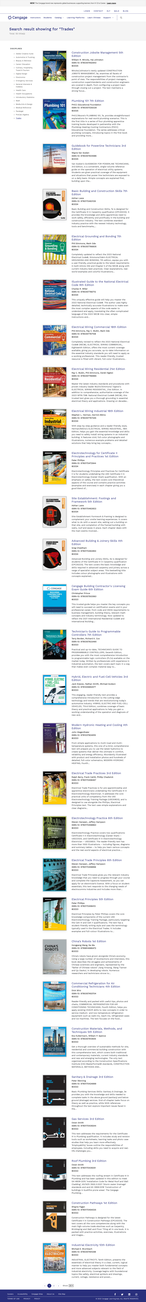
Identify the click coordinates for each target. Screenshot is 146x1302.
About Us (50, 1294)
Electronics (20, 77)
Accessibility (22, 1294)
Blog (125, 11)
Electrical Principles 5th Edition (92, 899)
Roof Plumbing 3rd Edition (89, 1160)
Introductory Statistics (25, 97)
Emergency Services (24, 81)
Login (87, 11)
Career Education (23, 64)
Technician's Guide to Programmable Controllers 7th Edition (96, 633)
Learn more (111, 3)
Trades (18, 118)
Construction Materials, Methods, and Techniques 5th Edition (97, 1030)
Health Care (21, 90)
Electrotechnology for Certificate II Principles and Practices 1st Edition (95, 454)
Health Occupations (24, 94)
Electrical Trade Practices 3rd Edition (96, 773)
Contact (98, 11)
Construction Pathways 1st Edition (94, 1203)
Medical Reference (23, 108)
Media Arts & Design (24, 104)
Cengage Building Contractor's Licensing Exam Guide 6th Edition (98, 587)
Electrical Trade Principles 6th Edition (97, 860)
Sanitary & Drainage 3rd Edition (92, 1076)
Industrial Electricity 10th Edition (93, 1245)
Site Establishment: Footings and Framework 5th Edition (94, 500)
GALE (116, 11)
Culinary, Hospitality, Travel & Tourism (24, 69)
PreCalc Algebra (22, 115)
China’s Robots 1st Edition (89, 941)
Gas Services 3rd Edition (88, 1119)
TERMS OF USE (13, 1299)
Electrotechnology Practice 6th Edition (97, 818)
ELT (108, 11)
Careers (10, 1294)
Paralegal (19, 111)
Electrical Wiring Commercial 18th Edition (99, 327)
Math (18, 101)
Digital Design (21, 74)
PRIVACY (26, 1299)
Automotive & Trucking (25, 57)
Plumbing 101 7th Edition (88, 100)
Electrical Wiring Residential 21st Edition (98, 369)
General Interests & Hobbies (24, 85)
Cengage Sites (37, 1294)
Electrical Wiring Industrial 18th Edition (97, 411)
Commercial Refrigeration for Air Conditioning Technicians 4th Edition (96, 985)
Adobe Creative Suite (24, 54)
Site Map (61, 1294)
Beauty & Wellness (23, 61)
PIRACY (37, 1299)
